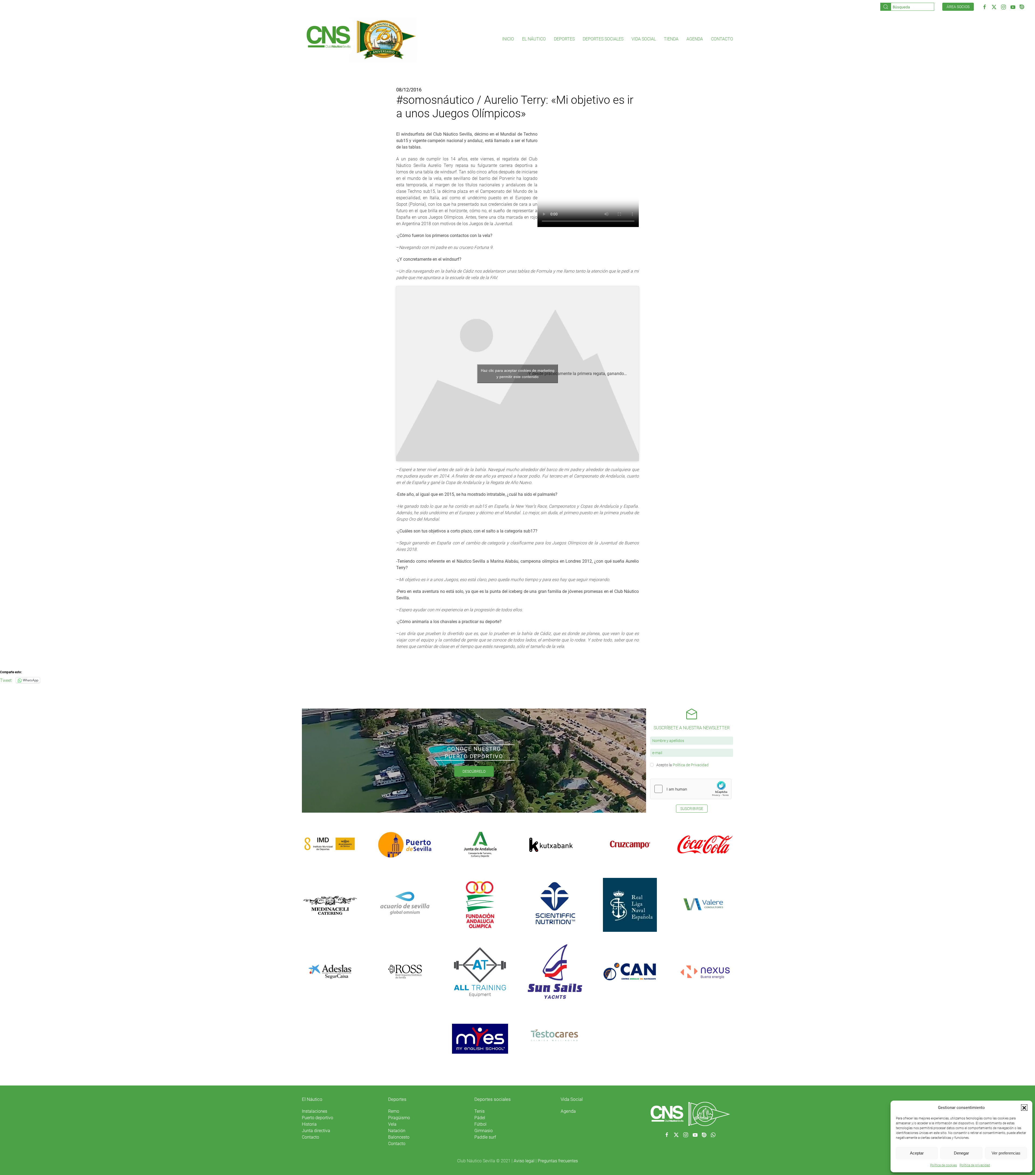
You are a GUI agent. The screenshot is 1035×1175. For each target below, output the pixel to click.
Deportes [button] (564, 39)
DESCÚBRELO (474, 771)
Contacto (722, 39)
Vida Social (572, 1099)
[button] (1024, 1107)
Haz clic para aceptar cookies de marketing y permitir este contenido (517, 373)
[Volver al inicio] (361, 39)
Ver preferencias (1006, 1153)
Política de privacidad (975, 1165)
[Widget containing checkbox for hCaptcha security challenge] (691, 789)
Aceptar (917, 1153)
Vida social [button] (644, 39)
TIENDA (671, 39)
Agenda (694, 39)
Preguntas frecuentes (558, 1160)
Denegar (961, 1153)
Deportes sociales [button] (603, 39)
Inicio (508, 39)
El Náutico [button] (534, 39)
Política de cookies (943, 1165)
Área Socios (958, 7)
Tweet (6, 680)
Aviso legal (524, 1160)
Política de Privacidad (691, 765)
